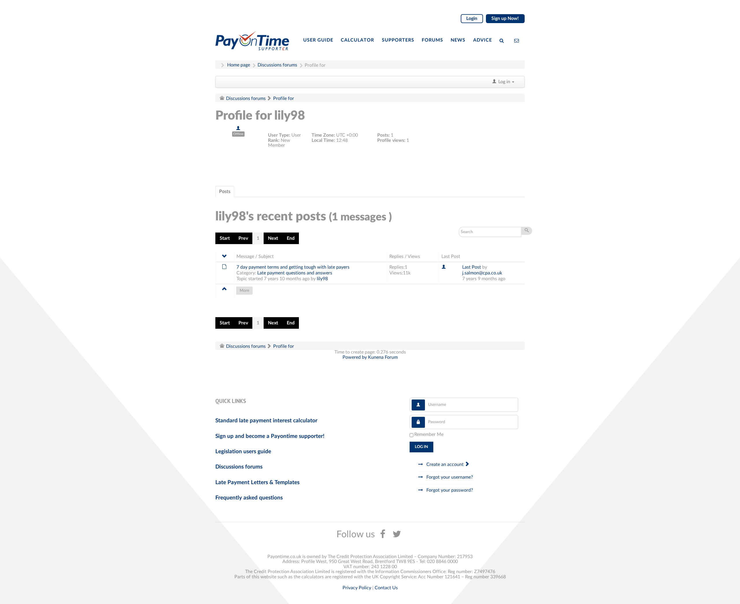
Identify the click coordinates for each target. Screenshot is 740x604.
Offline (238, 133)
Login (471, 18)
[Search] (503, 40)
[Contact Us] (517, 40)
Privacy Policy (357, 588)
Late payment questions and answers (294, 273)
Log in (421, 447)
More (244, 291)
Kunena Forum (383, 357)
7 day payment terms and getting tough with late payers (292, 267)
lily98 (322, 278)
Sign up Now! (505, 18)
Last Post (471, 267)
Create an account (445, 464)
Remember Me (428, 434)
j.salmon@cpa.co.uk (482, 273)
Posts (224, 191)
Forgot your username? (449, 477)
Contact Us (386, 588)
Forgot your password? (449, 490)
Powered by (355, 357)
